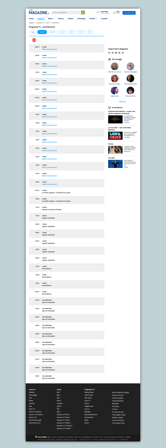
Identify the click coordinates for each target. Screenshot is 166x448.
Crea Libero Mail (129, 13)
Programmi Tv (40, 22)
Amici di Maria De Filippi (120, 392)
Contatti (104, 19)
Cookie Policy (58, 439)
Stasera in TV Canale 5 (64, 426)
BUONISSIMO (120, 437)
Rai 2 (58, 395)
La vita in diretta (118, 420)
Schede (92, 19)
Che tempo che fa (118, 423)
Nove (58, 412)
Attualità (87, 412)
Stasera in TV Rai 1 (63, 414)
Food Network (55, 22)
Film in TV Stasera (35, 412)
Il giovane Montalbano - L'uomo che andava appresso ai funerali (121, 112)
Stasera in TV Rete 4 (64, 423)
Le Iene (114, 409)
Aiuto (76, 439)
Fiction (126, 123)
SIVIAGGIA (106, 437)
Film (30, 406)
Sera (30, 398)
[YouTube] (116, 53)
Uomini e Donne (117, 395)
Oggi (32, 32)
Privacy (52, 439)
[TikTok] (123, 53)
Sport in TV (33, 417)
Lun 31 (63, 32)
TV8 (58, 409)
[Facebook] (109, 53)
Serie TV (32, 409)
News (50, 19)
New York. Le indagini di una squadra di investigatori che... (130, 134)
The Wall (111, 158)
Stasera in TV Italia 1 (64, 428)
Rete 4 (59, 401)
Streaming (81, 19)
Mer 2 (81, 32)
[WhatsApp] (119, 53)
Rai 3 (58, 398)
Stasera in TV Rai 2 (63, 417)
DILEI (101, 437)
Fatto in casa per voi (49, 49)
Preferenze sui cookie (68, 439)
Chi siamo (40, 439)
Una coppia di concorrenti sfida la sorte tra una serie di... (130, 163)
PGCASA (80, 437)
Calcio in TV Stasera (36, 414)
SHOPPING (105, 12)
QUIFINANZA (113, 437)
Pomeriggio (33, 395)
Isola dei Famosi (117, 401)
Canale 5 (60, 403)
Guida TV (40, 19)
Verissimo (115, 406)
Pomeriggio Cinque (119, 415)
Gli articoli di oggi (35, 420)
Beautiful (115, 404)
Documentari (89, 417)
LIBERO (31, 10)
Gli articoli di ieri (34, 423)
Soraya (110, 144)
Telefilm (127, 137)
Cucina (86, 409)
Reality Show (88, 392)
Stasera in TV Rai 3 (63, 420)
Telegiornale (88, 406)
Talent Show (88, 395)
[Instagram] (113, 53)
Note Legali (47, 439)
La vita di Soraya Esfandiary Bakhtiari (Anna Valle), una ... (130, 148)
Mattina (31, 392)
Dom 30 (52, 32)
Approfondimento (90, 414)
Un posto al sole (117, 412)
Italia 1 (59, 406)
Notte (31, 401)
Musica (61, 19)
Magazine (31, 22)
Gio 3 (90, 32)
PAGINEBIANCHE (87, 437)
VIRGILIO (54, 437)
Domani (42, 32)
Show (126, 167)
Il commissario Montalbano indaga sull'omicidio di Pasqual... (130, 118)
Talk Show (87, 398)
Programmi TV (89, 389)
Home (31, 19)
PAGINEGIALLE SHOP (71, 437)
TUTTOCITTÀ (96, 437)
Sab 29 (47, 22)
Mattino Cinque (117, 417)
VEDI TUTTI (122, 101)
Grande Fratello (117, 398)
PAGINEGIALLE (61, 437)
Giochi (86, 423)
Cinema (70, 19)
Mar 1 (72, 32)
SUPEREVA (128, 437)
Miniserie (127, 151)
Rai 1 (58, 392)
